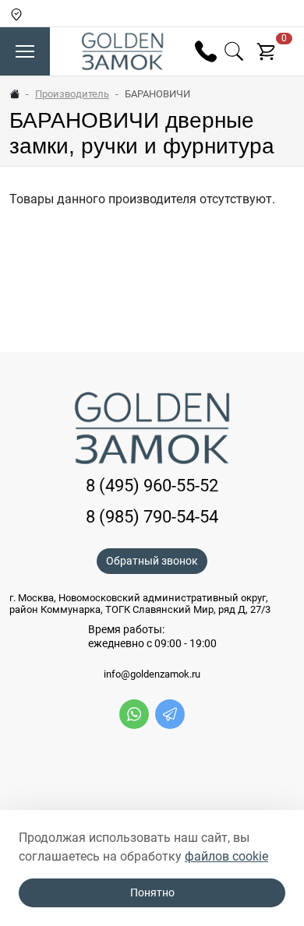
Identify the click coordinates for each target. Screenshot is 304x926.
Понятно (152, 892)
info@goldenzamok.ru (152, 674)
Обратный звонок (152, 561)
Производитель (72, 94)
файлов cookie (226, 856)
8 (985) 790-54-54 (152, 516)
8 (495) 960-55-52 (152, 485)
